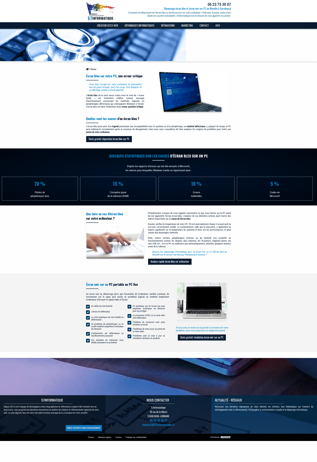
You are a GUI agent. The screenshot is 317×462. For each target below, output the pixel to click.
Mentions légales (104, 437)
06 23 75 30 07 (219, 4)
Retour (93, 69)
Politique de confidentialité (136, 437)
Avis (217, 25)
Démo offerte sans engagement (84, 427)
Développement (215, 437)
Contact (204, 25)
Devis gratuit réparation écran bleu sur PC (109, 139)
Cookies (118, 437)
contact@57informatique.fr (158, 425)
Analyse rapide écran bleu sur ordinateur (170, 261)
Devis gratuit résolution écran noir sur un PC (201, 337)
